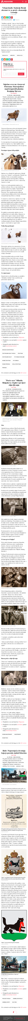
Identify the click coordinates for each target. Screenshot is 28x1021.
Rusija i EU (19, 55)
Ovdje (8, 1018)
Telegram (17, 19)
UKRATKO (12, 55)
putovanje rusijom (19, 357)
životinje (20, 353)
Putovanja (14, 93)
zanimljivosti (6, 1002)
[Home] (2, 2)
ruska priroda (6, 364)
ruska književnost (7, 734)
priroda (4, 367)
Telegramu (21, 337)
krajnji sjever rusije (8, 349)
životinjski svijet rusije (8, 353)
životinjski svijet (7, 357)
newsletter (20, 340)
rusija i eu (5, 55)
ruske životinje (6, 360)
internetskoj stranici (11, 346)
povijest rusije (6, 998)
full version (23, 373)
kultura (14, 1002)
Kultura (13, 387)
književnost (18, 734)
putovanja (16, 360)
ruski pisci (5, 738)
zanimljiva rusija (17, 998)
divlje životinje (16, 364)
